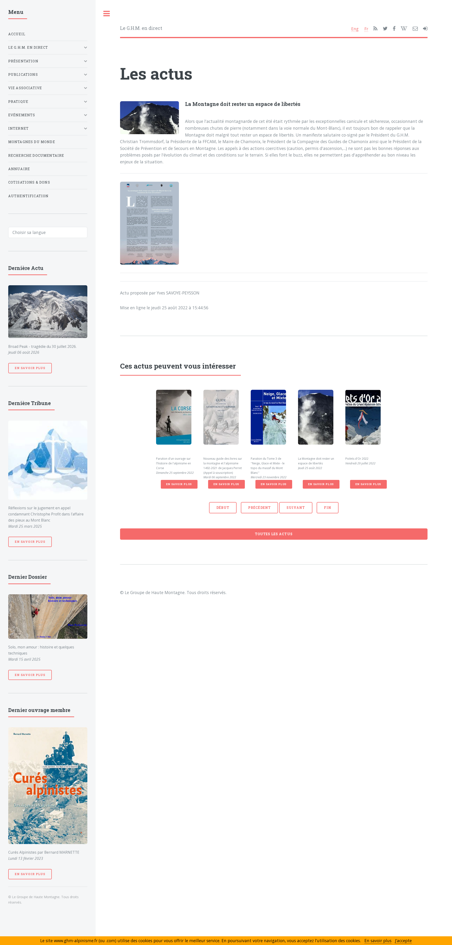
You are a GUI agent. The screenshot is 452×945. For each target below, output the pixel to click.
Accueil (16, 34)
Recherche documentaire (36, 155)
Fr (366, 29)
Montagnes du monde (31, 142)
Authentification (28, 196)
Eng (355, 29)
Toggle (107, 14)
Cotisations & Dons (29, 182)
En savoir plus (179, 484)
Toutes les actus (274, 534)
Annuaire (19, 169)
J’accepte (403, 940)
